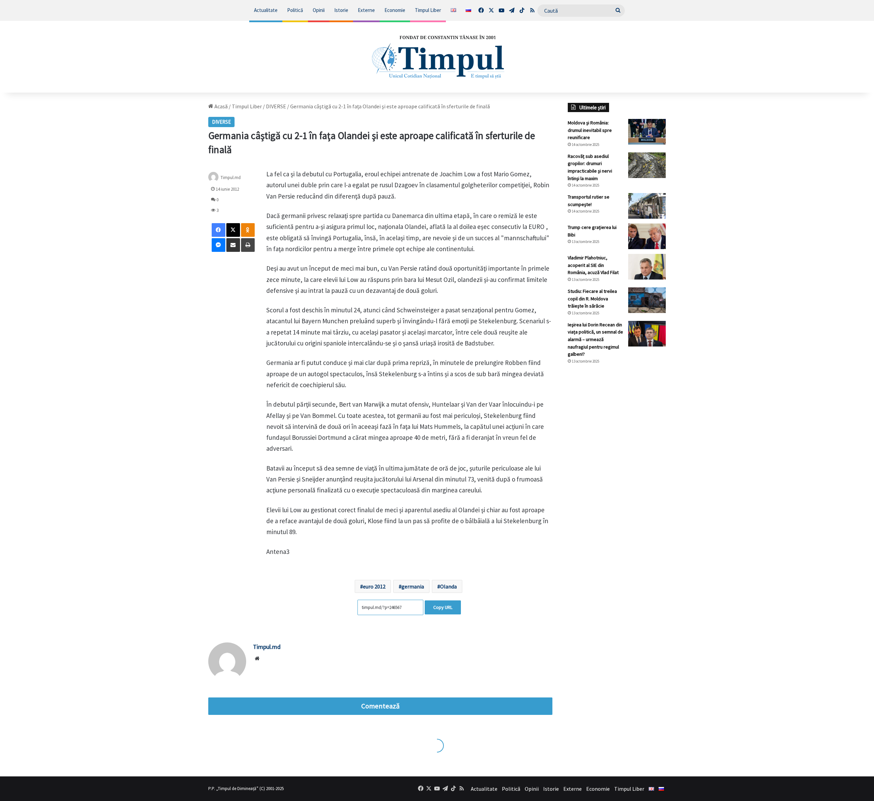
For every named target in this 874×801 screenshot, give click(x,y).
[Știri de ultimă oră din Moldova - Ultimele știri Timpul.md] (437, 57)
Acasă (220, 106)
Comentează (380, 706)
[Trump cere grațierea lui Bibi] (647, 236)
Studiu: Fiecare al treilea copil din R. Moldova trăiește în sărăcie (592, 298)
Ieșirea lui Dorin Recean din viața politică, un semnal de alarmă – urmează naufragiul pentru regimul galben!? (595, 339)
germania (412, 586)
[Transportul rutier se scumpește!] (647, 206)
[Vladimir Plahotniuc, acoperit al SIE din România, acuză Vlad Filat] (647, 267)
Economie (394, 10)
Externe (366, 10)
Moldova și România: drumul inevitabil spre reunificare (590, 130)
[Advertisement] (617, 483)
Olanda (448, 586)
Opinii (319, 10)
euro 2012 (374, 586)
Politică (295, 10)
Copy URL (442, 607)
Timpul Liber (428, 10)
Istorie (341, 10)
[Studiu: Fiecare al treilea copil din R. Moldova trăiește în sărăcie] (647, 300)
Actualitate (266, 10)
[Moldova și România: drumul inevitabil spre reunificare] (647, 132)
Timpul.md (231, 177)
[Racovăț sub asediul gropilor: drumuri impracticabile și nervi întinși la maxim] (647, 165)
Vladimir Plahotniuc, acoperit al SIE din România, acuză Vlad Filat (593, 265)
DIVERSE (276, 106)
